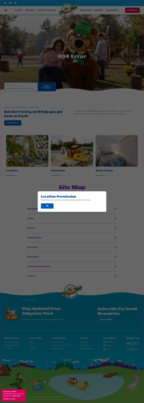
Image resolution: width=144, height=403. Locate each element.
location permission (58, 196)
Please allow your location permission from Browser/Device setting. (66, 200)
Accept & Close (9, 399)
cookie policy (16, 396)
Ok (50, 207)
